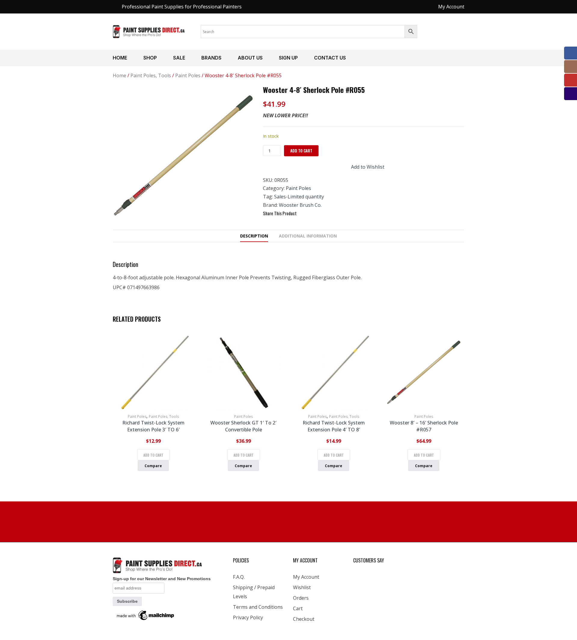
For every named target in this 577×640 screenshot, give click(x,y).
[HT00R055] (183, 155)
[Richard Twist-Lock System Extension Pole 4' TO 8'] (333, 372)
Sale (179, 58)
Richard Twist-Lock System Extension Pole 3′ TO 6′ (153, 426)
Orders (301, 598)
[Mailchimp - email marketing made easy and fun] (146, 615)
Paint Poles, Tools (150, 75)
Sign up (288, 58)
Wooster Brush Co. (300, 205)
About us (250, 58)
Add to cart (301, 151)
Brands (211, 58)
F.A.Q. (239, 577)
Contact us (330, 58)
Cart (298, 608)
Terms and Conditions (258, 607)
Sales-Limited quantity (299, 196)
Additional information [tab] (308, 236)
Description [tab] (254, 236)
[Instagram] (570, 66)
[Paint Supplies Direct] (149, 31)
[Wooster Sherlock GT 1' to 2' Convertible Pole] (243, 372)
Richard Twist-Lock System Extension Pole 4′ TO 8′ (334, 426)
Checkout (303, 619)
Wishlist (302, 587)
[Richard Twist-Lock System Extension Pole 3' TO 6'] (153, 372)
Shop (150, 58)
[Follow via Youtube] (570, 80)
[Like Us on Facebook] (570, 53)
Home (120, 58)
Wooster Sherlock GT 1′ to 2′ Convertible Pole (243, 426)
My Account (306, 577)
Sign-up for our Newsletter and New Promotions (162, 578)
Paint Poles (187, 75)
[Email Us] (570, 93)
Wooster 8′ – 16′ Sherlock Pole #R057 (424, 426)
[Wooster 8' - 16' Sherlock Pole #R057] (423, 372)
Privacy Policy (248, 617)
